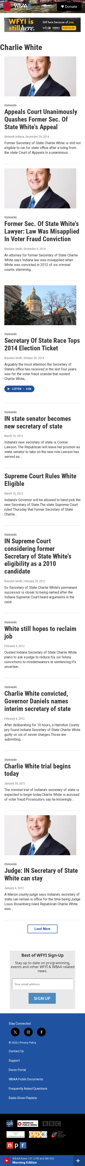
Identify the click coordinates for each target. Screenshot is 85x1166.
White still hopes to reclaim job (40, 632)
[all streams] (79, 1160)
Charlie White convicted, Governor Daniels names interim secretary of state (37, 701)
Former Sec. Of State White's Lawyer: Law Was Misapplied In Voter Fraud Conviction (41, 231)
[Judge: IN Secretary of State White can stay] (40, 835)
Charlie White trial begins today (37, 770)
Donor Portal (17, 1070)
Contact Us (16, 1051)
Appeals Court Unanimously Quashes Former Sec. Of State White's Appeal (40, 119)
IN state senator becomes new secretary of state (37, 422)
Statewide (10, 105)
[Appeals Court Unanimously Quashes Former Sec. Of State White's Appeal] (40, 76)
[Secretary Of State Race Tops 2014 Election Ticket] (40, 305)
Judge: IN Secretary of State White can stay (41, 874)
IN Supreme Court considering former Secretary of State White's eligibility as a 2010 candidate (37, 556)
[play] (6, 1160)
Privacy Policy (28, 1042)
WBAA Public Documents (26, 1079)
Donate (71, 6)
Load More (42, 929)
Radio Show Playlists (23, 1098)
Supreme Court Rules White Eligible (40, 479)
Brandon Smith (13, 249)
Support (14, 1060)
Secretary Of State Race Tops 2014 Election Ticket (42, 344)
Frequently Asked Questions (28, 1088)
